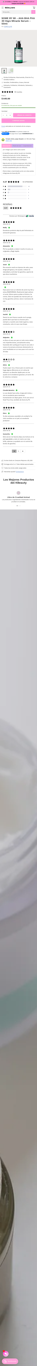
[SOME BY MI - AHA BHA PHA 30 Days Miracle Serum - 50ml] (18, 48)
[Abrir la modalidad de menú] (2, 8)
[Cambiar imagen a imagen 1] (4, 70)
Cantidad (4, 111)
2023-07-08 (6, 410)
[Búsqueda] (33, 12)
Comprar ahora (18, 120)
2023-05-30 (6, 430)
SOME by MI (8, 26)
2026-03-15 (6, 224)
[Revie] (30, 216)
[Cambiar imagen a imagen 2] (10, 70)
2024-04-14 (6, 261)
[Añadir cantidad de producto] (10, 115)
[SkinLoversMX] (10, 7)
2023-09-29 (6, 334)
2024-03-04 (6, 284)
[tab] (7, 146)
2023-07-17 (6, 387)
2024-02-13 (6, 311)
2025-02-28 (6, 242)
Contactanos (20, 472)
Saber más (9, 141)
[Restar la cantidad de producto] (3, 115)
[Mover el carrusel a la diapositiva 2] (18, 505)
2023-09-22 (6, 361)
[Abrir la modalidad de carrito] (34, 8)
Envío (3, 126)
